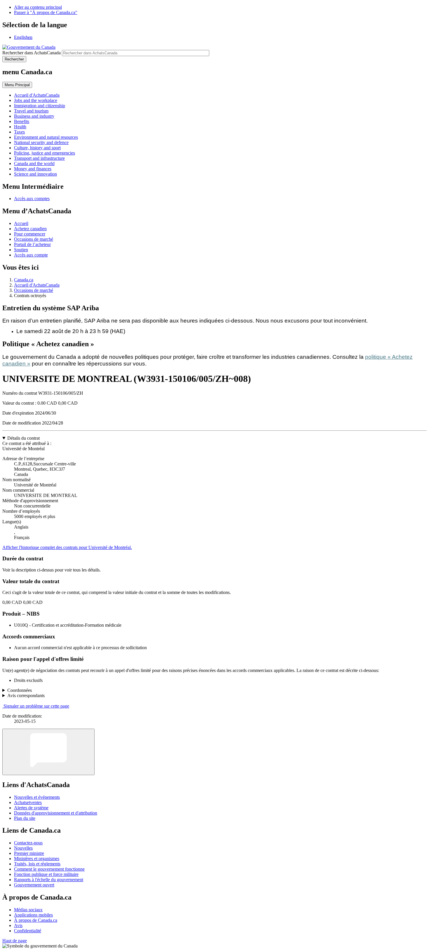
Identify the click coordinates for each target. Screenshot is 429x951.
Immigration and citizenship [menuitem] (39, 105)
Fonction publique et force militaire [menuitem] (46, 874)
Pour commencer (29, 233)
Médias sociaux (28, 909)
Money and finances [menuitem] (32, 168)
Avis (18, 925)
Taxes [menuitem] (19, 131)
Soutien (21, 249)
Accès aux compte (31, 254)
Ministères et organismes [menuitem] (36, 858)
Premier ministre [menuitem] (29, 853)
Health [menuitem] (20, 126)
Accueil (21, 223)
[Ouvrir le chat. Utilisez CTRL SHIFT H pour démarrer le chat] (48, 752)
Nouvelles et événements (37, 797)
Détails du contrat (23, 438)
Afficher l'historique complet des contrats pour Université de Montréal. (67, 547)
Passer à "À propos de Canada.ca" (45, 12)
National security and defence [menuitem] (41, 142)
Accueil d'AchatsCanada (37, 285)
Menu (17, 85)
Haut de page (14, 940)
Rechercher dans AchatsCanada (31, 52)
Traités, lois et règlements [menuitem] (37, 863)
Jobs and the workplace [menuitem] (35, 100)
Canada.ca (23, 279)
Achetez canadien (30, 228)
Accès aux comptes (32, 198)
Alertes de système (31, 807)
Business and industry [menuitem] (34, 116)
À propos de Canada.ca (35, 920)
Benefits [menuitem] (21, 121)
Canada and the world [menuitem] (34, 163)
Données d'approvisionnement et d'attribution (55, 812)
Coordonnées (19, 690)
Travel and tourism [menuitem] (31, 110)
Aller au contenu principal (38, 7)
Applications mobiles (33, 914)
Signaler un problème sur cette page (36, 706)
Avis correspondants (26, 695)
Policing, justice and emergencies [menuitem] (44, 152)
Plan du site (24, 818)
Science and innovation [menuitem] (35, 174)
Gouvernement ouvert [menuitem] (34, 884)
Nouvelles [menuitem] (23, 848)
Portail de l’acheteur (32, 244)
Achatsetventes (28, 802)
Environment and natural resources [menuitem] (46, 137)
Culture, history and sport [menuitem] (37, 147)
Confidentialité (27, 930)
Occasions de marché (33, 239)
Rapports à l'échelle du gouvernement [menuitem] (48, 879)
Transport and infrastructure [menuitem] (39, 158)
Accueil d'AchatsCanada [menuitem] (37, 95)
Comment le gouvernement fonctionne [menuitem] (49, 869)
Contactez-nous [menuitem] (28, 842)
